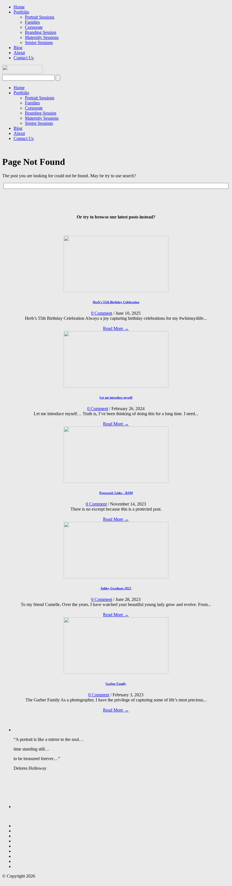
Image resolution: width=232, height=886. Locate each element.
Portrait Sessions (39, 17)
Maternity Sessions (42, 37)
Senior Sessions (39, 42)
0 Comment (101, 313)
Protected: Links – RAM (116, 493)
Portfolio (21, 12)
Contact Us (24, 57)
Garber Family (116, 683)
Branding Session (40, 32)
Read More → (116, 328)
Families (32, 22)
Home (19, 7)
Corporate (34, 27)
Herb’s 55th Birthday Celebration (116, 302)
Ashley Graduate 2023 (115, 588)
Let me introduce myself (116, 397)
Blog (18, 47)
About (19, 52)
